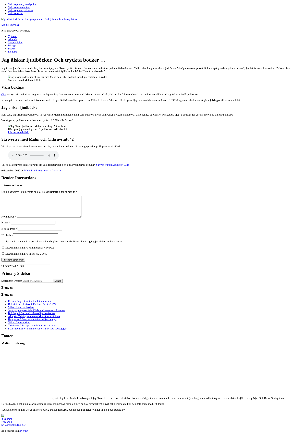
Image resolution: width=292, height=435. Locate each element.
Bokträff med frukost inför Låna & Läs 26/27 (32, 304)
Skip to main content (19, 7)
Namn (5, 222)
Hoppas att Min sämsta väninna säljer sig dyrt (32, 319)
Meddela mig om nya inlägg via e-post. (26, 253)
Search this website (11, 280)
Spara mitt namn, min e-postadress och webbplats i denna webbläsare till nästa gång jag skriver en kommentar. (64, 241)
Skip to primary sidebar (20, 10)
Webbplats (7, 235)
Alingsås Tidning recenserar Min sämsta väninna (34, 316)
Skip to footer (15, 13)
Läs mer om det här (18, 132)
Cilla (3, 94)
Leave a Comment (52, 170)
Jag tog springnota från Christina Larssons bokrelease (36, 310)
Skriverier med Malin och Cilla (112, 164)
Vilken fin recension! (19, 322)
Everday (23, 430)
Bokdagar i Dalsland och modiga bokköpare (31, 313)
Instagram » (7, 418)
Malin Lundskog (10, 24)
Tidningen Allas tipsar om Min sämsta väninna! (33, 325)
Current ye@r (9, 265)
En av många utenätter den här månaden (29, 301)
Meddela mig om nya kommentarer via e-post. (29, 247)
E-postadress (9, 228)
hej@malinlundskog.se (13, 424)
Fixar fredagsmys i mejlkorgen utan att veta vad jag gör (37, 328)
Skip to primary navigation (22, 4)
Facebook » (7, 421)
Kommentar (8, 216)
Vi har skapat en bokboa (21, 307)
